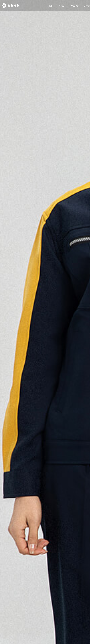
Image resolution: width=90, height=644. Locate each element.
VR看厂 (62, 5)
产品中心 (75, 5)
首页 (51, 5)
